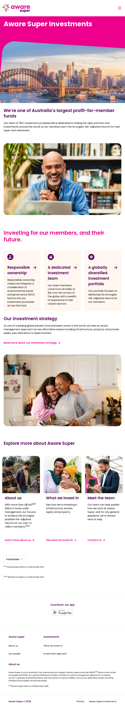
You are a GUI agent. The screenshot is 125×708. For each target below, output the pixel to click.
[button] (119, 8)
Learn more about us (18, 540)
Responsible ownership (18, 270)
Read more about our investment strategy (30, 343)
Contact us (95, 540)
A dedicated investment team (59, 273)
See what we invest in (59, 540)
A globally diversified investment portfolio (98, 275)
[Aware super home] (16, 8)
